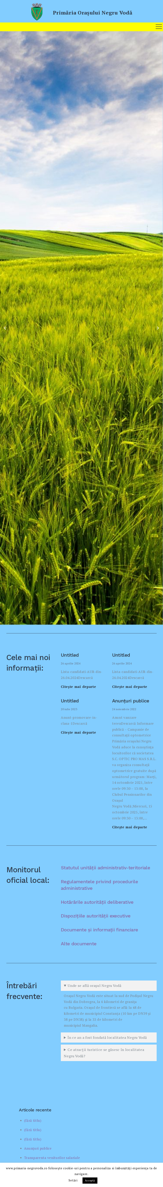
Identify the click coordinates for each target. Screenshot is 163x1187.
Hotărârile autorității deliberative (97, 902)
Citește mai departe (78, 686)
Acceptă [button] (90, 1180)
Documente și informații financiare (99, 930)
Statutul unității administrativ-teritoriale (105, 868)
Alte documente (78, 943)
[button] (80, 620)
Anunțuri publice (130, 701)
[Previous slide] (5, 328)
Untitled (70, 655)
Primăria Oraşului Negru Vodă (92, 12)
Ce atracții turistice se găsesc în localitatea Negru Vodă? (104, 1052)
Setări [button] (73, 1180)
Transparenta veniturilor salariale (52, 1157)
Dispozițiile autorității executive (95, 916)
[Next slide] (158, 328)
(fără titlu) (33, 1120)
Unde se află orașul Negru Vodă (94, 985)
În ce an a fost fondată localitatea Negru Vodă (107, 1037)
